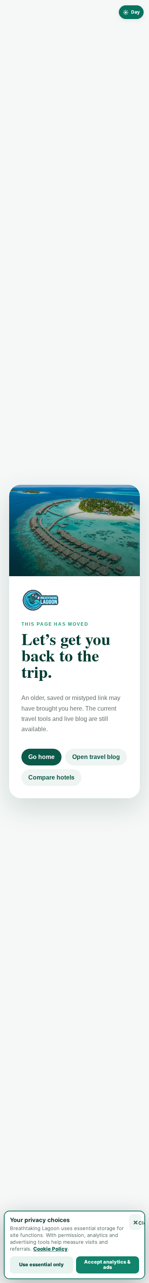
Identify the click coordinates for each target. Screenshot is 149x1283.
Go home (41, 757)
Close (139, 1223)
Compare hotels (51, 777)
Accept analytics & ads (107, 1264)
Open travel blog (96, 757)
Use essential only (41, 1264)
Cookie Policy (50, 1249)
